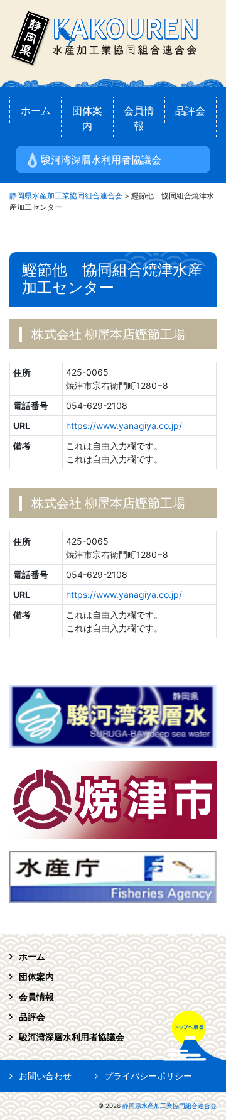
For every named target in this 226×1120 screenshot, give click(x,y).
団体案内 (87, 118)
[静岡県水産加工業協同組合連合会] (103, 36)
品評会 (190, 110)
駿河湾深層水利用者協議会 (101, 159)
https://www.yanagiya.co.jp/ (124, 425)
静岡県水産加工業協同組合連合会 (169, 1105)
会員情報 (139, 118)
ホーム (36, 110)
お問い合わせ (45, 1075)
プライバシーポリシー (148, 1075)
